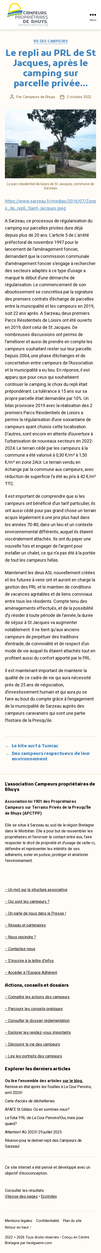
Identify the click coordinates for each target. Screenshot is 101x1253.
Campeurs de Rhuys (39, 97)
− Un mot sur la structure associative (36, 889)
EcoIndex (49, 1196)
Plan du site (72, 1220)
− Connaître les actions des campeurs (37, 997)
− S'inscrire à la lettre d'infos (29, 960)
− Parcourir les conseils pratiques (34, 1008)
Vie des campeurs (50, 41)
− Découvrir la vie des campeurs (32, 1044)
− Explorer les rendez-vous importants (38, 1032)
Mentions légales (18, 1220)
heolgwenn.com (39, 1243)
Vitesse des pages (21, 1196)
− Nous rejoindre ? (20, 937)
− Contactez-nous (20, 949)
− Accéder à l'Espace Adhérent (31, 972)
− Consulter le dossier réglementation (37, 1020)
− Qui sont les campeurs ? (27, 901)
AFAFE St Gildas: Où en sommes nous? (37, 1109)
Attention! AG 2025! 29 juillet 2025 (33, 1132)
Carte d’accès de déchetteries (30, 1101)
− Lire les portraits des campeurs (33, 1056)
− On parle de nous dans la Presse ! (35, 913)
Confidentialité (47, 1220)
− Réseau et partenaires (25, 925)
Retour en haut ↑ (18, 1227)
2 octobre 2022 (79, 97)
